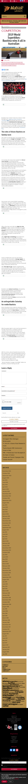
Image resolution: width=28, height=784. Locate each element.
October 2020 (6, 552)
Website (3, 395)
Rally (4, 668)
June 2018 (5, 611)
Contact (14, 723)
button (19, 683)
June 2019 (5, 584)
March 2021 (5, 541)
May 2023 (5, 484)
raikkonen (10, 699)
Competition (6, 669)
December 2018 (7, 597)
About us (14, 716)
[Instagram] (24, 1)
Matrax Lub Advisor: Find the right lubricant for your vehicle (14, 21)
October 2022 (6, 498)
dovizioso (14, 685)
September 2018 (7, 604)
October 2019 (6, 575)
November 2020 (7, 550)
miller (20, 696)
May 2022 (5, 509)
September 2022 (7, 500)
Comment (3, 371)
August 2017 (6, 633)
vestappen (20, 704)
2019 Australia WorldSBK (6, 65)
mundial (20, 697)
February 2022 (6, 516)
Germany (22, 687)
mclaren (13, 693)
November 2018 (7, 600)
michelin (16, 696)
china (23, 683)
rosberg (13, 701)
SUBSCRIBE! (14, 419)
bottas (11, 683)
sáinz (14, 702)
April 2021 (5, 539)
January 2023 (6, 491)
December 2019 (7, 570)
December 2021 (7, 521)
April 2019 (5, 588)
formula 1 (15, 686)
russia (22, 701)
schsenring (5, 702)
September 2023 (7, 475)
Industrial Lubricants (14, 720)
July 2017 (5, 636)
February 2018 (6, 620)
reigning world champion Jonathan (11, 119)
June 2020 (5, 557)
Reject (10, 781)
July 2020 (5, 554)
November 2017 (7, 627)
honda (6, 690)
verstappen (13, 704)
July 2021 (5, 532)
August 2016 (6, 652)
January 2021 (6, 545)
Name (3, 386)
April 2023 (5, 487)
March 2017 (5, 645)
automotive (20, 681)
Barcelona (5, 683)
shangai (10, 702)
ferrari (6, 686)
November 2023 (7, 471)
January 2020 (6, 568)
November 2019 (7, 573)
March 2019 (5, 591)
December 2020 (7, 548)
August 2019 (6, 579)
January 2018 (6, 622)
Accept (4, 781)
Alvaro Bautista (11, 64)
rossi (18, 700)
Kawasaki (14, 65)
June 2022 (5, 507)
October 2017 (6, 629)
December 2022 (7, 493)
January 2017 (6, 649)
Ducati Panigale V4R (18, 62)
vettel (5, 706)
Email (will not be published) (8, 391)
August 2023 (6, 478)
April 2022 (5, 512)
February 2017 (6, 647)
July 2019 (5, 582)
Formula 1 (5, 665)
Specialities (14, 721)
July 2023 (5, 480)
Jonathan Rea (4, 64)
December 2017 (7, 624)
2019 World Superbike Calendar (14, 79)
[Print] (8, 70)
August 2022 (6, 502)
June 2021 (5, 534)
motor (14, 698)
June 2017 (5, 638)
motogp (7, 697)
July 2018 (5, 609)
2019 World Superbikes (20, 64)
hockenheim (16, 689)
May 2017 (5, 640)
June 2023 (5, 482)
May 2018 (5, 613)
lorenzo (6, 692)
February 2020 (6, 566)
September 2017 (7, 631)
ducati (4, 62)
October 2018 (6, 602)
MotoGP (5, 666)
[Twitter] (22, 1)
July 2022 (5, 505)
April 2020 (5, 561)
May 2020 (5, 559)
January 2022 (6, 518)
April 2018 (5, 615)
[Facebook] (20, 1)
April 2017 (5, 643)
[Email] (6, 70)
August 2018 (6, 606)
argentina (14, 681)
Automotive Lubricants (14, 719)
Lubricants (6, 671)
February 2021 (6, 543)
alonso (6, 681)
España (20, 685)
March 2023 (6, 489)
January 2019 (6, 595)
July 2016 (5, 654)
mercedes (8, 695)
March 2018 (5, 618)
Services (14, 717)
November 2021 (7, 523)
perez (4, 699)
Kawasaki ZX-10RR (9, 62)
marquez (19, 692)
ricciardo (7, 701)
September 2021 (7, 527)
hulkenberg (14, 690)
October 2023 (6, 473)
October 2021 (6, 525)
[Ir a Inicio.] (2, 26)
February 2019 (6, 593)
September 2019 (7, 577)
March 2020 (6, 563)
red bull (21, 699)
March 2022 (6, 514)
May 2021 (5, 536)
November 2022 (7, 496)
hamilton (7, 688)
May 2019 (5, 586)
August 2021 (6, 530)
